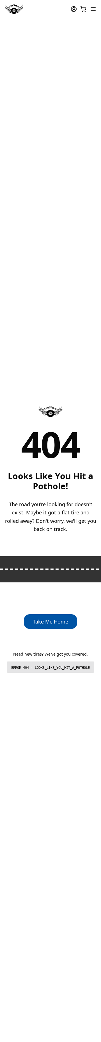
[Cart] (83, 9)
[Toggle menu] (93, 9)
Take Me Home (50, 621)
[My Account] (74, 9)
